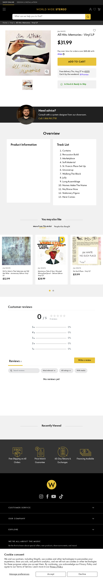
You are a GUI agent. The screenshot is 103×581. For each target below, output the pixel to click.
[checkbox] (81, 370)
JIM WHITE (62, 31)
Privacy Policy (56, 567)
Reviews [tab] (15, 361)
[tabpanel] (51, 388)
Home (5, 23)
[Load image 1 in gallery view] (27, 85)
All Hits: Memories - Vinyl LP (27, 23)
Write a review (84, 360)
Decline (82, 574)
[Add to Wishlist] (94, 30)
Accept (50, 574)
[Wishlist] (94, 9)
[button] (4, 9)
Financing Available (85, 459)
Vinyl (12, 23)
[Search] (88, 17)
